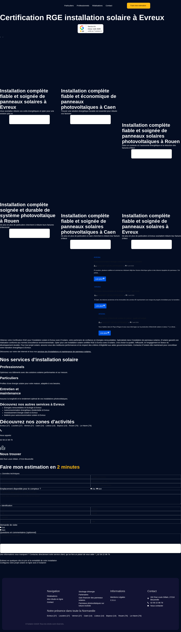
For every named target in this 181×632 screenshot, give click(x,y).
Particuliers (69, 6)
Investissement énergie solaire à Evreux (21, 413)
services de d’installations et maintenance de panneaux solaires (64, 352)
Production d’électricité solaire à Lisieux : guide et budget (122, 318)
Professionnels (83, 6)
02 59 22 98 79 (103, 554)
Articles (97, 257)
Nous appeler (5, 435)
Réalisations (97, 6)
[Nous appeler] (1, 430)
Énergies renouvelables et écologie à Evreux (22, 408)
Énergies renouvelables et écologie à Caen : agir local (116, 291)
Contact (109, 6)
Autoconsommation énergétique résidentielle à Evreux (26, 410)
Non (100, 489)
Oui (93, 489)
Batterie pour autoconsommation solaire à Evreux (24, 415)
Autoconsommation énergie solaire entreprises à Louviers (118, 262)
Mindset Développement (110, 266)
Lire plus (99, 279)
